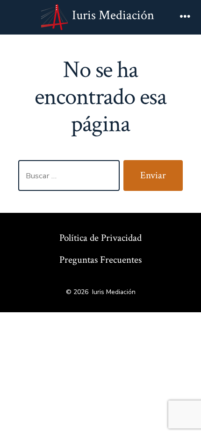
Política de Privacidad (100, 238)
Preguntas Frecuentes (100, 259)
